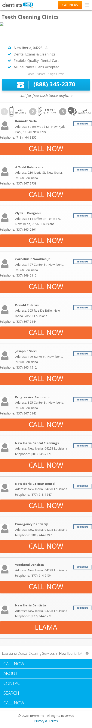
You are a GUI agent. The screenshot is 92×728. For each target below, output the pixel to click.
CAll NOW (70, 5)
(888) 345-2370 (54, 84)
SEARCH (11, 693)
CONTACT (12, 683)
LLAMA (46, 627)
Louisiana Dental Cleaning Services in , (42, 653)
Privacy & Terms (46, 721)
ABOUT (10, 673)
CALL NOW (46, 148)
